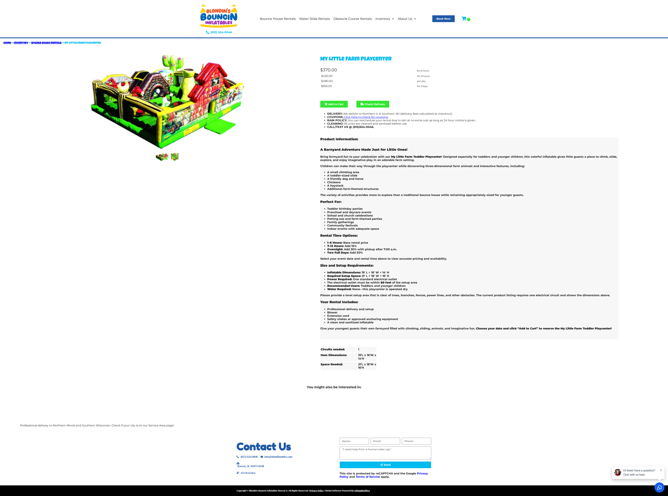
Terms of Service (368, 476)
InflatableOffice (362, 490)
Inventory (382, 19)
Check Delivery (374, 104)
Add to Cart (335, 104)
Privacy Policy (316, 490)
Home (7, 43)
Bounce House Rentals (278, 19)
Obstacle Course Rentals (352, 19)
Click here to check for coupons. (365, 117)
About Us (405, 19)
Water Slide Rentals (314, 19)
